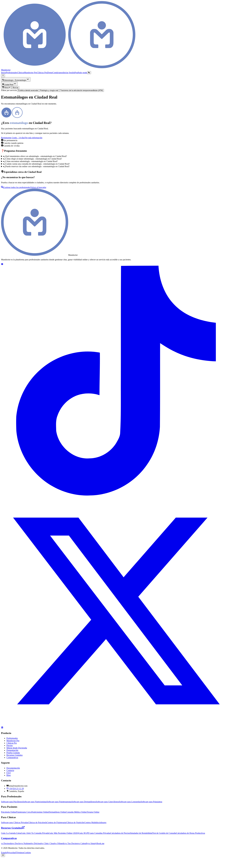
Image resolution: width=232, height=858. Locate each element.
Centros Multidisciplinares (95, 822)
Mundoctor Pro (30, 72)
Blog (8, 775)
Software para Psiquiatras (151, 802)
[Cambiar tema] (89, 72)
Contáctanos (57, 72)
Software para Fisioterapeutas (59, 802)
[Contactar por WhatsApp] (3, 855)
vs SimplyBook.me (96, 843)
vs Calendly (83, 843)
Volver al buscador (38, 187)
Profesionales (11, 72)
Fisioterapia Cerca (23, 812)
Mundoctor (5, 70)
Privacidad (11, 852)
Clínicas (20, 72)
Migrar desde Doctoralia (16, 748)
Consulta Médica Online (76, 812)
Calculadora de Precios (120, 833)
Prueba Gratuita (13, 753)
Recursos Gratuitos (14, 755)
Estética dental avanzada (28, 90)
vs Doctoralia (6, 843)
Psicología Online (8, 812)
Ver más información (33, 138)
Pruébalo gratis (81, 72)
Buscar (15, 88)
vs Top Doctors (71, 843)
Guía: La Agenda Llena (11, 833)
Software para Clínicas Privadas (14, 822)
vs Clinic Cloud (48, 843)
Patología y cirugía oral (49, 90)
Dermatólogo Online (57, 812)
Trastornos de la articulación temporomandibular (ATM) (81, 90)
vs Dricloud (36, 843)
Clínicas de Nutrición (75, 822)
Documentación (13, 768)
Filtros (6, 88)
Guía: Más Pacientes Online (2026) (63, 833)
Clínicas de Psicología (37, 822)
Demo (49, 72)
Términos (20, 852)
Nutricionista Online (40, 812)
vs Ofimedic (60, 843)
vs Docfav (16, 843)
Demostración (12, 750)
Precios (9, 745)
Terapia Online (93, 812)
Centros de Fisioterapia (56, 822)
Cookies (27, 852)
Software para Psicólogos (12, 802)
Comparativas (12, 757)
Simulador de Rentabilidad (141, 833)
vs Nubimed (26, 843)
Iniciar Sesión (69, 72)
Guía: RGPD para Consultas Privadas (94, 833)
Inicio (3, 72)
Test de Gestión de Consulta (164, 833)
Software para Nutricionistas (35, 802)
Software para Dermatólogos (84, 802)
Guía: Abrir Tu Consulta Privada (35, 833)
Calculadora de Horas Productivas (190, 833)
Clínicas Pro (42, 72)
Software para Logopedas (130, 802)
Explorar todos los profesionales (16, 187)
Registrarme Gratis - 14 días (13, 138)
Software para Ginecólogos (107, 802)
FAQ (8, 773)
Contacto (10, 770)
